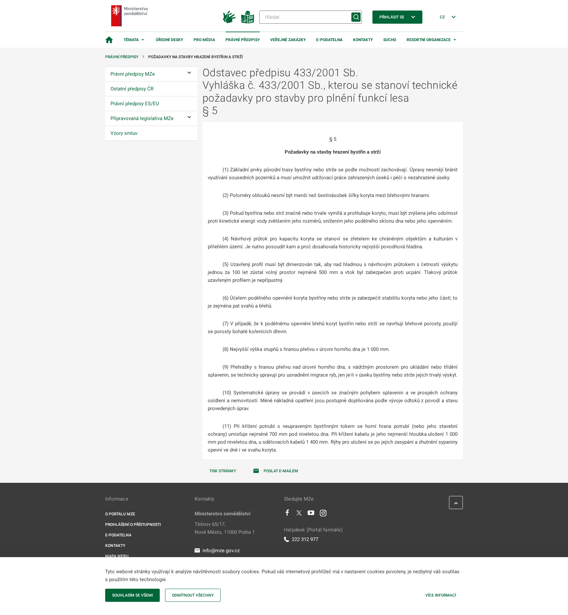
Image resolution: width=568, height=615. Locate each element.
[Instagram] (323, 514)
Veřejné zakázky (288, 39)
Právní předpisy (242, 39)
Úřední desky (169, 39)
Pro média (204, 39)
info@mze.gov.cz (221, 551)
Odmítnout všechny (193, 595)
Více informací (440, 595)
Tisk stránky (222, 471)
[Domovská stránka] (109, 40)
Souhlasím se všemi (132, 595)
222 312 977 (305, 539)
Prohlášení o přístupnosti (133, 524)
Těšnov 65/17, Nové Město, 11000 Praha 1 (225, 528)
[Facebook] (287, 514)
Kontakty (363, 39)
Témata (131, 39)
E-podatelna (329, 39)
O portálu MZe (120, 514)
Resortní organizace (429, 39)
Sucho (389, 39)
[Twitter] (299, 514)
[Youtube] (311, 514)
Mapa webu (117, 556)
